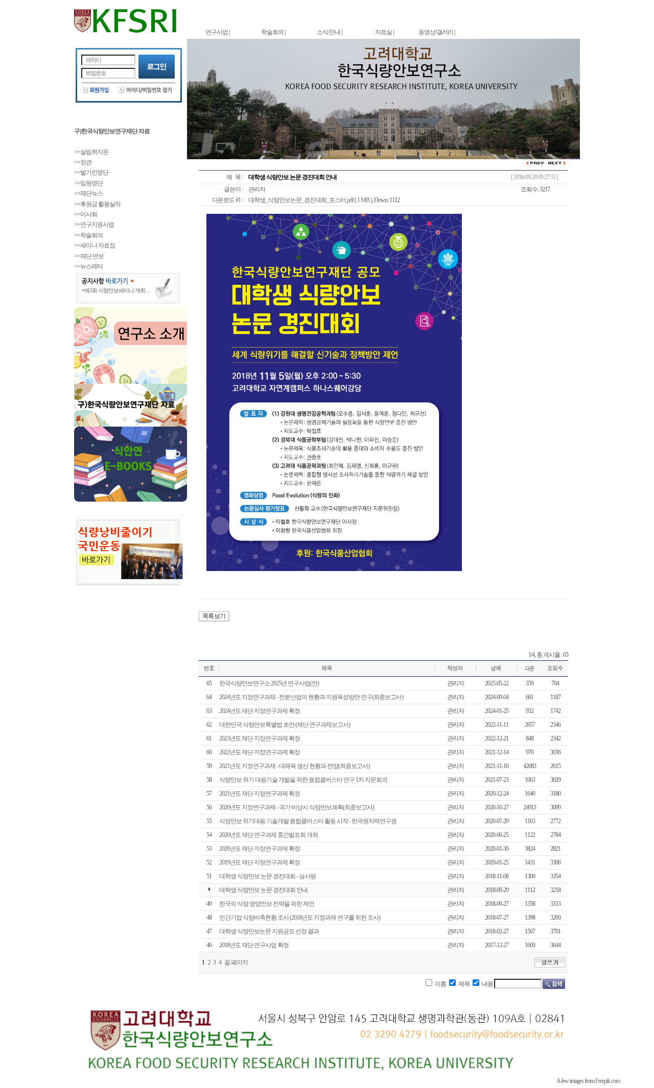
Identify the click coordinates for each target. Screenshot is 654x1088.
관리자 (256, 189)
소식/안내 (328, 32)
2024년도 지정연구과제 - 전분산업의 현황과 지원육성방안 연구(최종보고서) (311, 697)
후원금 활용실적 (100, 204)
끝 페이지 (236, 962)
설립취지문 (94, 152)
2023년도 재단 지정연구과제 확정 (259, 738)
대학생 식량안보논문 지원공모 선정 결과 (269, 931)
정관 (85, 162)
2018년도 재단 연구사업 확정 (254, 945)
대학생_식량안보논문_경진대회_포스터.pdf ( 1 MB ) (310, 200)
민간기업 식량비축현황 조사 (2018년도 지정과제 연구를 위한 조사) (299, 917)
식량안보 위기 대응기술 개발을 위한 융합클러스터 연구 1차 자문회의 (303, 779)
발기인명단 (94, 172)
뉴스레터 (91, 266)
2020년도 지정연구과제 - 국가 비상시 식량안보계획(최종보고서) (296, 807)
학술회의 (272, 32)
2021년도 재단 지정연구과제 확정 (259, 793)
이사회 (88, 214)
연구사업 (216, 32)
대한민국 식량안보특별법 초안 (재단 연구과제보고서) (284, 724)
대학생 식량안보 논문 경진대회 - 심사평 (267, 876)
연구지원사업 (97, 224)
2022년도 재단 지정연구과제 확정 (259, 752)
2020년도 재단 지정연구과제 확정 (259, 848)
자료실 (383, 32)
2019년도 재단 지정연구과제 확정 (259, 862)
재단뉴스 (91, 193)
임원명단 (91, 183)
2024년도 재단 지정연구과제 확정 (259, 710)
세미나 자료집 (97, 245)
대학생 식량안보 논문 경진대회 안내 (263, 890)
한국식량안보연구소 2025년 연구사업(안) (269, 683)
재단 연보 (92, 256)
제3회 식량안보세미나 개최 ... (116, 290)
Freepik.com (607, 1080)
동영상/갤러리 (435, 32)
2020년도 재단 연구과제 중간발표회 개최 (268, 834)
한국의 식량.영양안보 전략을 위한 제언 (266, 903)
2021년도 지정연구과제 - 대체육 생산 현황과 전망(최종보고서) (294, 766)
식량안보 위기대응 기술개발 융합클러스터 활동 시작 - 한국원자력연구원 (307, 821)
